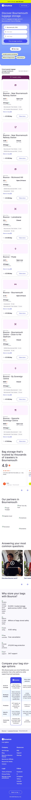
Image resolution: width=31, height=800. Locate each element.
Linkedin (19, 781)
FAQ (18, 750)
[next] (27, 490)
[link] (24, 5)
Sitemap (19, 755)
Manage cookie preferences (6, 777)
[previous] (22, 490)
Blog (3, 753)
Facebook (19, 771)
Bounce (4, 731)
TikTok (19, 779)
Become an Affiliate (7, 759)
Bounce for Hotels (7, 761)
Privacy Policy (6, 774)
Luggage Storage (13, 731)
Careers (4, 764)
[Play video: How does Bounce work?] (12, 563)
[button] (15, 41)
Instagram (20, 776)
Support (19, 753)
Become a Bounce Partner (7, 756)
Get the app (5, 750)
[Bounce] (7, 5)
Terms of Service (7, 771)
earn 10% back (19, 1)
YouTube (19, 783)
